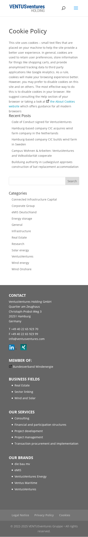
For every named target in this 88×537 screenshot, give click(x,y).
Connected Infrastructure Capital (34, 199)
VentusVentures (22, 256)
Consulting (22, 418)
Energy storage (22, 218)
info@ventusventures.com (27, 339)
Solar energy (20, 250)
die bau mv (22, 464)
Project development (29, 431)
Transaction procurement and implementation (46, 443)
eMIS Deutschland (24, 212)
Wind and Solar (25, 398)
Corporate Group (23, 206)
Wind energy (20, 263)
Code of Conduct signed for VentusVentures (42, 122)
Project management (29, 437)
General (17, 225)
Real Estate (19, 237)
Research (18, 244)
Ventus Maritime (26, 483)
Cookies (64, 515)
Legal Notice (20, 515)
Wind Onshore (22, 269)
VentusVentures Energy (30, 476)
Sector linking (24, 392)
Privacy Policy (44, 515)
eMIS (18, 470)
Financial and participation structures (40, 425)
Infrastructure (21, 231)
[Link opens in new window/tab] (14, 349)
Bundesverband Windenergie (33, 367)
